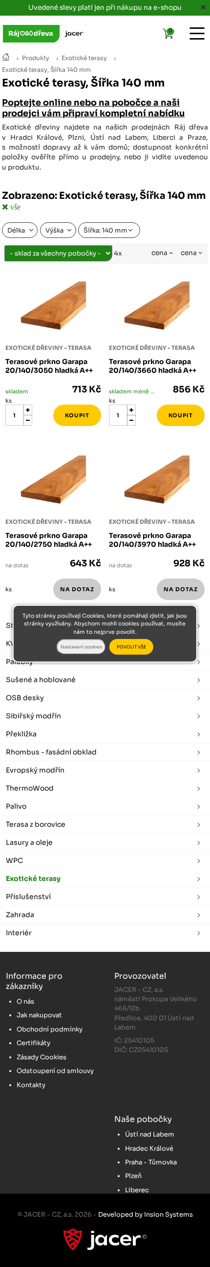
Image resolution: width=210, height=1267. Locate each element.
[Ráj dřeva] (6, 58)
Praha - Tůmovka (151, 1162)
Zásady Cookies (41, 1057)
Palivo (16, 806)
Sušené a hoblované (41, 679)
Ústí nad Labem (149, 1134)
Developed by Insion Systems (145, 1214)
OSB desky (25, 697)
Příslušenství (28, 896)
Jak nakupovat (39, 1015)
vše (14, 207)
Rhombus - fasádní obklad (51, 752)
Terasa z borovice (35, 824)
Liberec (137, 1190)
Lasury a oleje (29, 842)
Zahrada (20, 914)
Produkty (35, 58)
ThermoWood (30, 788)
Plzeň (133, 1176)
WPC (14, 860)
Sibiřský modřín (33, 715)
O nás (25, 1001)
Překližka (21, 734)
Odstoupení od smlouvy (55, 1071)
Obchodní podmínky (50, 1029)
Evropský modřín (35, 770)
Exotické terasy (84, 58)
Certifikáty (33, 1043)
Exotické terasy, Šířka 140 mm (46, 70)
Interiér (19, 932)
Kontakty (31, 1085)
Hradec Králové (149, 1148)
